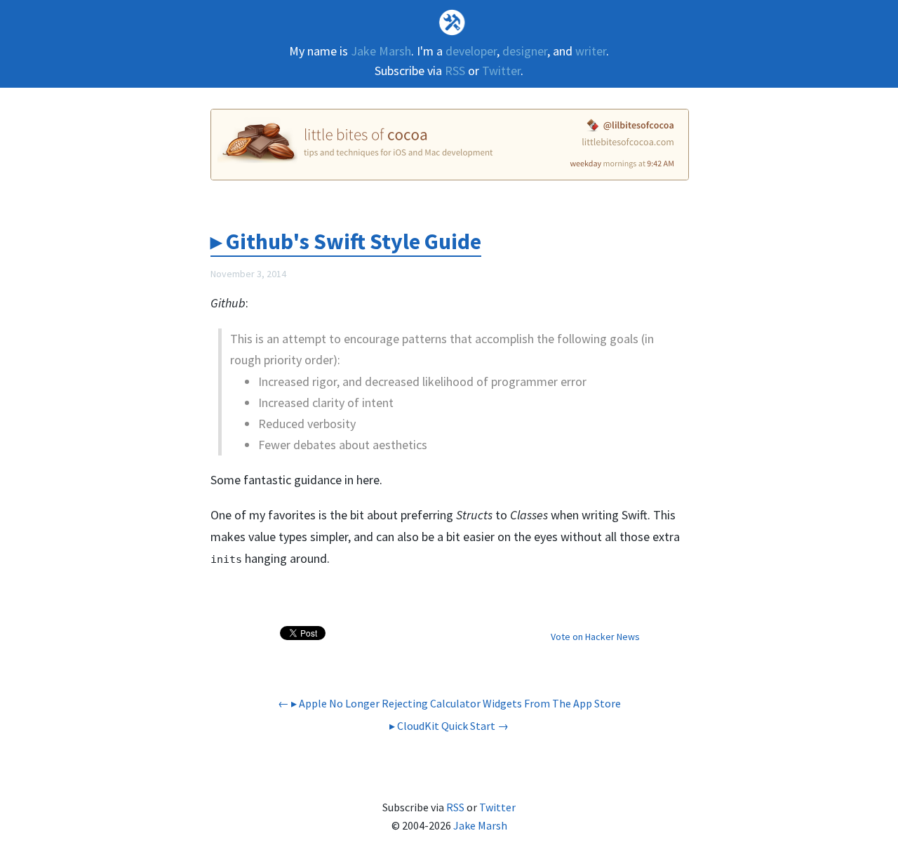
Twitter (501, 70)
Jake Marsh (381, 51)
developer (471, 51)
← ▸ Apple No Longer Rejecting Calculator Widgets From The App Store (449, 703)
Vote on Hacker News (595, 636)
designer (524, 51)
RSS (455, 70)
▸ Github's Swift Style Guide (345, 241)
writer (590, 51)
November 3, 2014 (248, 273)
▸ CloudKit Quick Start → (449, 726)
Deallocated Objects (449, 22)
